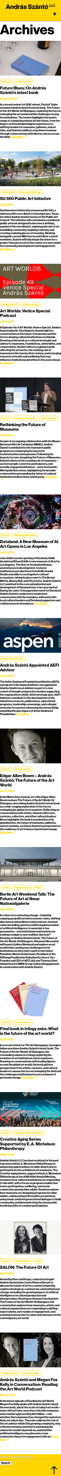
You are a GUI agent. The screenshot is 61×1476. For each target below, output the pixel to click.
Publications (23, 81)
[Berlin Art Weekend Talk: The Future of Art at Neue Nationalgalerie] (30, 865)
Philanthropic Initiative (28, 1132)
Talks (38, 887)
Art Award (8, 192)
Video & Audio (31, 304)
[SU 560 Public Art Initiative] (30, 170)
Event (5, 418)
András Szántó (27, 7)
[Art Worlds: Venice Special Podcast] (30, 282)
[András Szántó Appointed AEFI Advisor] (30, 636)
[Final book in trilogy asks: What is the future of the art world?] (30, 1000)
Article (6, 81)
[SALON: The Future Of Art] (30, 1239)
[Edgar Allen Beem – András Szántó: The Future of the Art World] (30, 747)
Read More (19, 137)
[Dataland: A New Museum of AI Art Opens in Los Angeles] (30, 513)
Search (5, 1463)
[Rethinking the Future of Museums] (30, 396)
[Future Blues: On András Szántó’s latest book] (30, 59)
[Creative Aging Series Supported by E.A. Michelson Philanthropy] (30, 1110)
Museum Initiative (30, 192)
